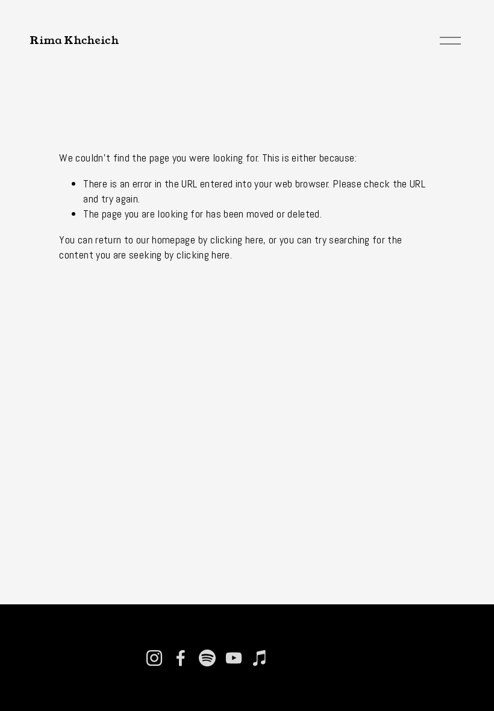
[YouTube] (233, 658)
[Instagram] (154, 658)
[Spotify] (207, 658)
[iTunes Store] (260, 658)
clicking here (237, 239)
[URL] (286, 658)
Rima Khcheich (74, 40)
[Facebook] (180, 658)
